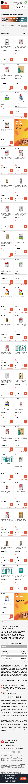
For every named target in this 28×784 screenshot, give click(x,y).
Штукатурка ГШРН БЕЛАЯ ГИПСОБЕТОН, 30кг (7, 576)
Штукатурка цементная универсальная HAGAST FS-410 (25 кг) (20, 47)
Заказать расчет (7, 748)
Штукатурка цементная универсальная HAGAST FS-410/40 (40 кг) (20, 214)
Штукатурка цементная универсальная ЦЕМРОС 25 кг (20, 576)
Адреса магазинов (9, 745)
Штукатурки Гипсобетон (7, 649)
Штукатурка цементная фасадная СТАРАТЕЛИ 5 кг (7, 297)
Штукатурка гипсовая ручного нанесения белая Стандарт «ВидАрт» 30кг (7, 520)
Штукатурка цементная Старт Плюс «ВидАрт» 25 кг (6, 75)
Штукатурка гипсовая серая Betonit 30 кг (6, 492)
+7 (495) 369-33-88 (17, 1)
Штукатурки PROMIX (6, 651)
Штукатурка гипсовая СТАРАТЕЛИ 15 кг (6, 408)
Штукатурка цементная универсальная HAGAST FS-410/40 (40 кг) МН (6, 270)
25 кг (9, 25)
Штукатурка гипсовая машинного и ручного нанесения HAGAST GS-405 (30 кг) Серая (21, 465)
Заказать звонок (18, 748)
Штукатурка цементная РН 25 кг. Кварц (6, 47)
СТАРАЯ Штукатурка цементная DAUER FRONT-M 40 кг (7, 103)
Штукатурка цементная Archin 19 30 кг (6, 548)
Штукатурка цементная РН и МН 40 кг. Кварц (20, 381)
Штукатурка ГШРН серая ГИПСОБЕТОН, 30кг (7, 464)
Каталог (5, 6)
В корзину (11, 59)
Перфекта (13, 25)
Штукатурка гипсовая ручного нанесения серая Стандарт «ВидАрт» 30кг (7, 437)
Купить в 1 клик (10, 61)
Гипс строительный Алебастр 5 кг (19, 102)
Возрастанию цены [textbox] (5, 33)
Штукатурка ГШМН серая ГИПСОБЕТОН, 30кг (21, 353)
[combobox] (5, 33)
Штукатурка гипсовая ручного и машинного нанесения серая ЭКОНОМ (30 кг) (21, 437)
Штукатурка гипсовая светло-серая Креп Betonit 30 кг (7, 325)
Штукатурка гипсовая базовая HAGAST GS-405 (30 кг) (20, 270)
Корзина (20, 7)
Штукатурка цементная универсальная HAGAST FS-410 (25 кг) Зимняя (6, 158)
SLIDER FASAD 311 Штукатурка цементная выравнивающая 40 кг (6, 242)
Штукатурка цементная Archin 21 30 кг (20, 548)
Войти (25, 7)
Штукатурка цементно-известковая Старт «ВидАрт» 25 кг (20, 158)
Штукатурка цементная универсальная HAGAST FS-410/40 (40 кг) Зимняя (20, 325)
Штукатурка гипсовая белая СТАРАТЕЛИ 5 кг (20, 297)
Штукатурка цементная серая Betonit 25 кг (6, 186)
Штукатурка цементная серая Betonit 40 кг (20, 408)
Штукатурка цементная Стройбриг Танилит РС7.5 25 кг (21, 186)
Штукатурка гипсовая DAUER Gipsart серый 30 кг (21, 241)
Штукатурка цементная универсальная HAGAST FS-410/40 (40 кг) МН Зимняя (6, 381)
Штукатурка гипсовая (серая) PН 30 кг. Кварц (20, 520)
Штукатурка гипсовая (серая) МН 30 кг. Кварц (6, 603)
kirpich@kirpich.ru (18, 4)
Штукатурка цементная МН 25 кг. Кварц (6, 130)
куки (6, 780)
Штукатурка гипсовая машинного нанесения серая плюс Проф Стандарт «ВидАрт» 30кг (6, 214)
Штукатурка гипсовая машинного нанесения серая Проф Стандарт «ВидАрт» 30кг (6, 353)
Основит (19, 25)
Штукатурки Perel (5, 661)
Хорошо (23, 778)
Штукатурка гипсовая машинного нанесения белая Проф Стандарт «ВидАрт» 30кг (20, 493)
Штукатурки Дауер (6, 653)
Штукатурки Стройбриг (6, 658)
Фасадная (4, 25)
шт (1, 53)
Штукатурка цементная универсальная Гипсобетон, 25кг (20, 75)
